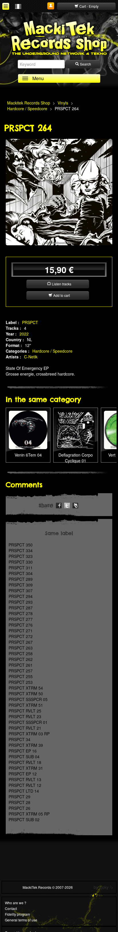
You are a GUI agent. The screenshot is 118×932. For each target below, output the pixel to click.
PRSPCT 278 (21, 613)
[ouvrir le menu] (5, 6)
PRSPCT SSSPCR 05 (28, 699)
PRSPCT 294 (21, 596)
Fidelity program (17, 914)
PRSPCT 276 (21, 625)
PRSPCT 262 (21, 659)
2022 (24, 334)
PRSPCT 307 (21, 590)
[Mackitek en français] (18, 6)
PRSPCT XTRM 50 (26, 693)
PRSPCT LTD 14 (24, 791)
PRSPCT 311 (21, 567)
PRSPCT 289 (21, 579)
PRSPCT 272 (21, 636)
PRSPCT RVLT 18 (25, 762)
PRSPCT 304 (21, 573)
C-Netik (31, 357)
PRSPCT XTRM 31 (26, 768)
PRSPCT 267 (21, 642)
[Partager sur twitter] (67, 505)
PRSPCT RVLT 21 (25, 728)
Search (85, 64)
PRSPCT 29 (19, 796)
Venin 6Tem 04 (28, 455)
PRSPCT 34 (19, 739)
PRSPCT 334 (21, 550)
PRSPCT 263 (21, 648)
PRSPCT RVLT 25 (25, 711)
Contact (11, 908)
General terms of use (21, 919)
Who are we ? (15, 902)
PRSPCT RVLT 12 (25, 785)
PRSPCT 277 (21, 619)
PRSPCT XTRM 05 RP (29, 814)
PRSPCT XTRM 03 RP (29, 733)
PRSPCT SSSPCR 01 (28, 722)
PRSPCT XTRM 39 (26, 745)
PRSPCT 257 (21, 671)
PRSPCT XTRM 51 (26, 705)
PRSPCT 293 (21, 602)
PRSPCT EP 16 (23, 751)
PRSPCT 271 (21, 630)
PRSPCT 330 (21, 562)
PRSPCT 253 (21, 682)
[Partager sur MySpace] (75, 505)
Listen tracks (61, 283)
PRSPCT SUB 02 (24, 819)
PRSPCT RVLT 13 (25, 779)
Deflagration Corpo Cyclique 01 (75, 457)
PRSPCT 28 (19, 802)
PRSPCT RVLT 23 (25, 716)
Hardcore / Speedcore (52, 351)
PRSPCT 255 (21, 676)
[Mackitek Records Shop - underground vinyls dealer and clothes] (59, 37)
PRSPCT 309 (21, 585)
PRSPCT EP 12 (23, 774)
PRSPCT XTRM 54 (26, 688)
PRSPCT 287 (21, 608)
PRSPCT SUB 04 (24, 756)
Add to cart (61, 295)
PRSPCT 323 (21, 556)
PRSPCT (30, 322)
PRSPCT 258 (21, 653)
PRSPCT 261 (21, 665)
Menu (38, 78)
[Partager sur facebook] (59, 505)
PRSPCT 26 (19, 808)
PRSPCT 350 (21, 545)
